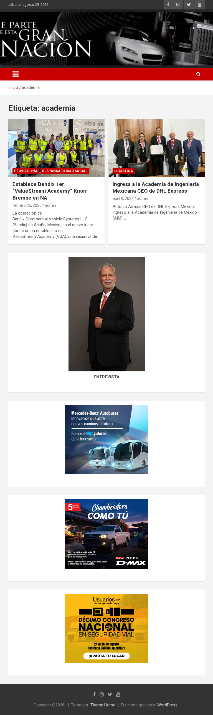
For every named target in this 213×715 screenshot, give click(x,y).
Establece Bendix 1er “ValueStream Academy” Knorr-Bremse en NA (50, 191)
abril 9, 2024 (123, 198)
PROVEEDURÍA (25, 171)
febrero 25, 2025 (27, 205)
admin (50, 205)
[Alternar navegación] (15, 74)
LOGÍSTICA (123, 171)
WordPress (167, 705)
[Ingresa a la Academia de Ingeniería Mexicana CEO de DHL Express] (156, 148)
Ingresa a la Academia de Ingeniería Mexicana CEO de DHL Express (156, 187)
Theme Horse (102, 705)
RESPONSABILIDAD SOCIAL (64, 171)
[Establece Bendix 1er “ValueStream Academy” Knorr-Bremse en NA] (56, 148)
